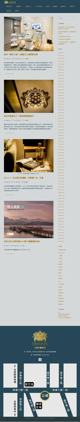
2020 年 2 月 (61, 221)
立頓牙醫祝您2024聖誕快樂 (64, 39)
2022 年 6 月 (61, 144)
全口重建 (25, 182)
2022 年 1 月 (61, 158)
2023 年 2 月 (61, 121)
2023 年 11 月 (61, 95)
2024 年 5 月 (61, 78)
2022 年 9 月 (61, 135)
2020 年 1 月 (61, 224)
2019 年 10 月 (61, 232)
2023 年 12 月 (61, 92)
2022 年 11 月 (61, 129)
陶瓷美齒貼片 (61, 298)
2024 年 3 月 (61, 84)
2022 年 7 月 (61, 141)
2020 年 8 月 (61, 204)
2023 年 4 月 (61, 115)
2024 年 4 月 (61, 81)
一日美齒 (60, 255)
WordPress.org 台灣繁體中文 (64, 317)
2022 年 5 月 (61, 147)
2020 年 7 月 (61, 207)
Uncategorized (61, 252)
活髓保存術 (60, 292)
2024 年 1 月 (61, 89)
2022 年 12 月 (61, 127)
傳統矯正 (60, 264)
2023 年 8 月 (61, 104)
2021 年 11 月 (61, 164)
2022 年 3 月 (61, 152)
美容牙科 (60, 295)
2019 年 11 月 (61, 229)
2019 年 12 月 (61, 227)
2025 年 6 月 (61, 52)
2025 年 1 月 (61, 55)
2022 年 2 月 (61, 155)
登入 (59, 312)
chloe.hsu (8, 58)
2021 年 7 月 (61, 175)
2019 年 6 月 (61, 241)
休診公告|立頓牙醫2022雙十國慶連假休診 (22, 241)
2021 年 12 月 (61, 161)
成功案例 (60, 287)
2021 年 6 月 (61, 178)
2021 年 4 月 (61, 184)
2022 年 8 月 (61, 138)
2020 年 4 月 (61, 215)
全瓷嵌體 (60, 278)
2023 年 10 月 (61, 98)
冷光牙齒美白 (61, 284)
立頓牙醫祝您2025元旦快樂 (64, 36)
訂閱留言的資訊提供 (62, 316)
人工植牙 (26, 58)
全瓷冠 (59, 272)
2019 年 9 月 (61, 235)
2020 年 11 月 (61, 195)
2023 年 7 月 (61, 107)
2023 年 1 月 (61, 124)
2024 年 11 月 (61, 61)
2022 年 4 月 (61, 149)
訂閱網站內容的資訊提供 (63, 314)
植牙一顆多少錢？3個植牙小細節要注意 (21, 54)
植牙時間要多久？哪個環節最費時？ (19, 116)
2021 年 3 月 (61, 187)
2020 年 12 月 (61, 192)
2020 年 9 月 (61, 201)
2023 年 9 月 (61, 101)
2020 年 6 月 (61, 209)
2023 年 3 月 (61, 118)
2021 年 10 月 (61, 167)
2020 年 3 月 (61, 218)
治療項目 (60, 290)
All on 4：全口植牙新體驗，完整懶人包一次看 (23, 178)
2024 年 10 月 (61, 64)
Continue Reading (10, 73)
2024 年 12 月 (61, 58)
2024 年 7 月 (61, 72)
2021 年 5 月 (61, 181)
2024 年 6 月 (61, 75)
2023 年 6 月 (61, 109)
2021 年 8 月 (61, 172)
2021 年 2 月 (61, 189)
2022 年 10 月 (61, 132)
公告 (23, 245)
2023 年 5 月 (61, 112)
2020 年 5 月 (61, 212)
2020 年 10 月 (61, 198)
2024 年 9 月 (61, 67)
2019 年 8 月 (61, 238)
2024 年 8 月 (61, 69)
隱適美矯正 (60, 304)
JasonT (7, 245)
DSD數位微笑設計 (62, 249)
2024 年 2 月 (61, 87)
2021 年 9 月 (61, 169)
